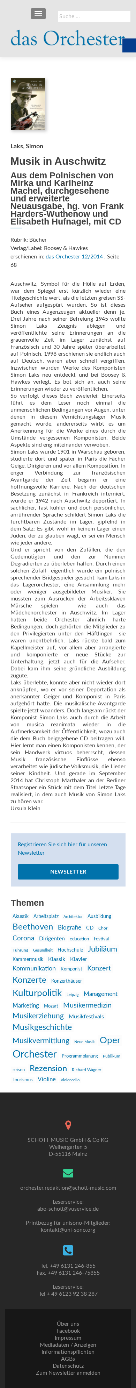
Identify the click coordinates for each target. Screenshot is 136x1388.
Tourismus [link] (23, 1080)
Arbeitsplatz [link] (46, 916)
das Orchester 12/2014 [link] (74, 256)
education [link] (79, 939)
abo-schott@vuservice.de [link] (68, 1209)
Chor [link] (102, 928)
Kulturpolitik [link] (37, 993)
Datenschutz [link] (68, 1366)
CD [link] (89, 928)
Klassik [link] (56, 959)
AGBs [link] (68, 1359)
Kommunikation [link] (34, 968)
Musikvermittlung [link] (41, 1041)
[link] (68, 35)
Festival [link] (101, 939)
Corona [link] (23, 938)
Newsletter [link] (68, 872)
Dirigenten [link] (52, 938)
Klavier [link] (78, 959)
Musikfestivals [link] (86, 1016)
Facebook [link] (68, 1331)
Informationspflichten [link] (68, 1352)
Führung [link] (20, 950)
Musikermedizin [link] (87, 1005)
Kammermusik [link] (28, 959)
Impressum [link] (68, 1338)
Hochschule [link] (70, 950)
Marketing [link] (26, 1006)
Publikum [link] (111, 1056)
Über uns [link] (68, 1324)
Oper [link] (110, 1040)
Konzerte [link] (29, 980)
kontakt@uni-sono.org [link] (68, 1230)
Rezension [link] (48, 1069)
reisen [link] (19, 1069)
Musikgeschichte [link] (42, 1027)
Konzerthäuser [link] (66, 981)
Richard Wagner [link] (86, 1070)
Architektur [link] (73, 917)
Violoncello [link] (70, 1080)
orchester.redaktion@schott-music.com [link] (68, 1188)
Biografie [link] (69, 928)
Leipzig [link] (73, 995)
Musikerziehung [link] (38, 1016)
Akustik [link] (21, 916)
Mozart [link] (51, 1006)
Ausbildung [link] (99, 916)
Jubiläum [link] (102, 949)
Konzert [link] (99, 968)
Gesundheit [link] (43, 950)
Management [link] (101, 994)
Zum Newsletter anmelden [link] (68, 1373)
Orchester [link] (35, 1054)
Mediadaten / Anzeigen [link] (68, 1345)
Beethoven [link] (33, 927)
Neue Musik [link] (84, 1042)
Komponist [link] (71, 969)
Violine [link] (47, 1079)
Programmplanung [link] (80, 1056)
